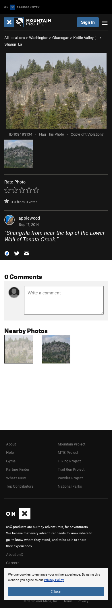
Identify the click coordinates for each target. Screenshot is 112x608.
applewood (29, 217)
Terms (68, 601)
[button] (6, 253)
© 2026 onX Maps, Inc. (41, 601)
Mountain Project (71, 444)
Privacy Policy (54, 580)
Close (56, 591)
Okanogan (60, 37)
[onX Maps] (18, 518)
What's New (16, 478)
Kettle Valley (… (86, 37)
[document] (56, 584)
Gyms (11, 461)
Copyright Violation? (87, 134)
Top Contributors (19, 486)
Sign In (88, 22)
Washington (38, 37)
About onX (14, 554)
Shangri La (13, 44)
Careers (12, 562)
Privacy (83, 601)
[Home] (30, 22)
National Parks (70, 486)
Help (10, 452)
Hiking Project (69, 461)
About (11, 444)
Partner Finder (18, 469)
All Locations (14, 37)
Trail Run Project (71, 469)
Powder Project (70, 478)
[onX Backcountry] (22, 7)
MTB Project (68, 452)
